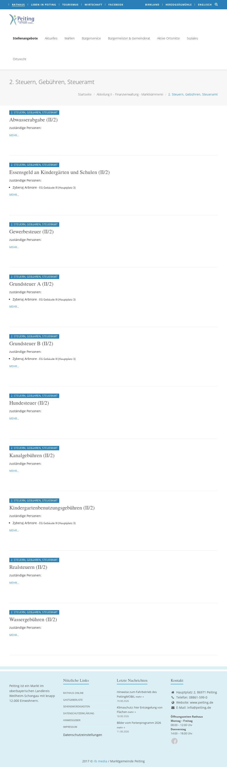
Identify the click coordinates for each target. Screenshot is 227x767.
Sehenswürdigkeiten (76, 706)
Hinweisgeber (71, 720)
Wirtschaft (93, 4)
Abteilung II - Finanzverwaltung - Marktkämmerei (130, 94)
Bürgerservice (91, 38)
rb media (100, 761)
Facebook (115, 4)
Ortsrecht (19, 59)
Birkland (152, 4)
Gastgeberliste (73, 699)
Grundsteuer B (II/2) (31, 343)
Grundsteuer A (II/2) (31, 283)
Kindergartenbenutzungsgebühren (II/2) (52, 507)
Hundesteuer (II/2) (29, 402)
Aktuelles (51, 38)
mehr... (14, 135)
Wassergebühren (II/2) (33, 619)
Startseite (85, 94)
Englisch (205, 4)
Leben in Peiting (43, 4)
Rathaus (18, 4)
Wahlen (70, 38)
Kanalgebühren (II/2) (32, 455)
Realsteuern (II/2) (28, 566)
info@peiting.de (199, 707)
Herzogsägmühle (179, 4)
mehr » (140, 696)
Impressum (70, 726)
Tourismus (70, 4)
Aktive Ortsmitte (168, 38)
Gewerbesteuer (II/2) (31, 231)
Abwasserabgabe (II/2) (33, 119)
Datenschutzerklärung (78, 713)
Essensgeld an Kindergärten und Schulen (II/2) (59, 172)
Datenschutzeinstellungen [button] (82, 735)
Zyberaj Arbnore (25, 187)
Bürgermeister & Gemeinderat (129, 38)
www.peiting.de (201, 702)
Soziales (192, 38)
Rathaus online (73, 693)
